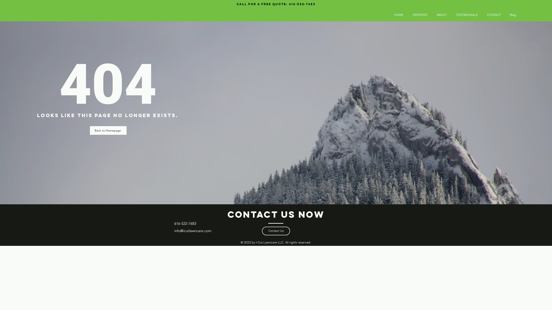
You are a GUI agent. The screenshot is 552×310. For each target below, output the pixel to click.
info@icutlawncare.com (192, 230)
